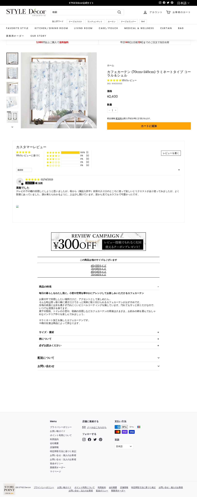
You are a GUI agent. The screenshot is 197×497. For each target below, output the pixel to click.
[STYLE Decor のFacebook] (89, 439)
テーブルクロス (75, 21)
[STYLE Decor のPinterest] (100, 439)
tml (143, 21)
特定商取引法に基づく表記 (63, 451)
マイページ (55, 471)
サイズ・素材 (46, 332)
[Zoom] (59, 90)
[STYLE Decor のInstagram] (84, 439)
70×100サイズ (98, 268)
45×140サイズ (98, 271)
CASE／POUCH (108, 28)
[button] (114, 80)
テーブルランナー (128, 21)
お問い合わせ (46, 366)
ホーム (110, 65)
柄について (45, 339)
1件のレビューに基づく (28, 155)
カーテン (111, 21)
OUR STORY (38, 35)
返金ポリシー (56, 463)
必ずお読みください (50, 345)
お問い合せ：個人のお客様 (63, 455)
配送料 (119, 118)
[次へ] (12, 126)
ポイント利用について (61, 435)
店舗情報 (54, 447)
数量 (109, 104)
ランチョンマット (94, 21)
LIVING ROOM (83, 28)
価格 (109, 91)
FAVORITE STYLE (17, 28)
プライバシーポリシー (61, 427)
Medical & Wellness (139, 28)
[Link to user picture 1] (17, 206)
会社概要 (54, 443)
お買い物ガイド (57, 431)
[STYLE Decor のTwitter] (95, 439)
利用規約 (54, 439)
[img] (32, 179)
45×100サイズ (98, 265)
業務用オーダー (15, 35)
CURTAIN (166, 28)
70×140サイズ (98, 274)
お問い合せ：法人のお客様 (63, 459)
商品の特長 (45, 286)
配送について (46, 358)
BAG (181, 28)
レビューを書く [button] (171, 153)
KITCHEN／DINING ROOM (51, 28)
